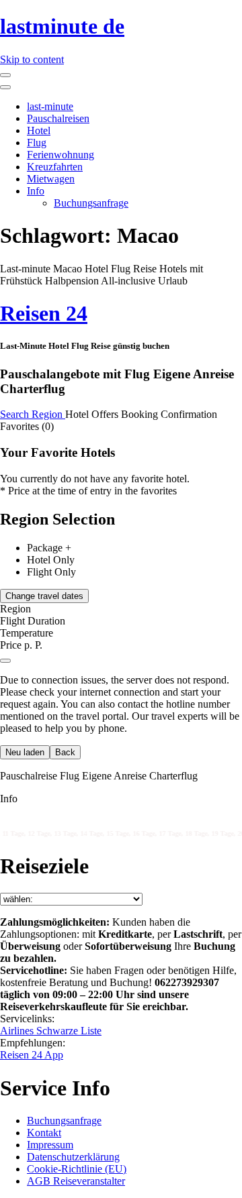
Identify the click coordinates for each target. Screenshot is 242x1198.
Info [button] (8, 798)
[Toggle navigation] (5, 75)
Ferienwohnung (60, 154)
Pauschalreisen (58, 118)
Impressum (50, 1144)
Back (65, 752)
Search (16, 414)
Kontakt (44, 1132)
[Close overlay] (5, 661)
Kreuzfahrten (55, 166)
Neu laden (24, 752)
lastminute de (62, 26)
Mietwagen (51, 178)
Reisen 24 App (31, 1054)
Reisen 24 (43, 313)
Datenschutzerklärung (73, 1156)
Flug (36, 142)
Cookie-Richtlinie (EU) (76, 1169)
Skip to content (32, 59)
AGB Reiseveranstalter (76, 1181)
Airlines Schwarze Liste (51, 1030)
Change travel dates (44, 596)
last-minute (50, 106)
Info (35, 191)
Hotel (38, 130)
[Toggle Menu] (5, 87)
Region (48, 414)
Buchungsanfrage (91, 203)
